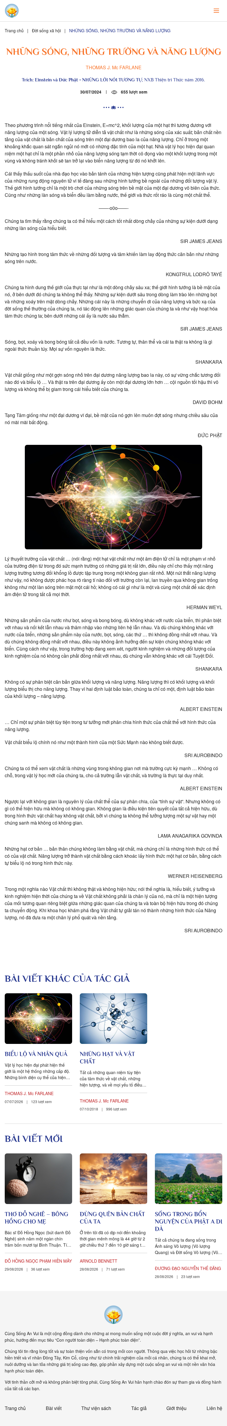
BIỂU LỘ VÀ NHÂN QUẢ (36, 1054)
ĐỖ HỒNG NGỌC (21, 1261)
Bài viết (53, 1408)
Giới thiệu (176, 1408)
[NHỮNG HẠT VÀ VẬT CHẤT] (113, 1018)
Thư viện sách (96, 1408)
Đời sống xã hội (46, 30)
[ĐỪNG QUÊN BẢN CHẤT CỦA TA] (113, 1178)
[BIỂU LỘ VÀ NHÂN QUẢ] (38, 1018)
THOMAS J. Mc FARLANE (114, 67)
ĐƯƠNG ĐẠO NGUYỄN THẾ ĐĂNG (188, 1268)
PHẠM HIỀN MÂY (55, 1261)
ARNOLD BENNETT (98, 1261)
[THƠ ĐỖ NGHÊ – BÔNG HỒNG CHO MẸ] (38, 1178)
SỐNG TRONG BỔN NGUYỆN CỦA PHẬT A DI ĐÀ (188, 1221)
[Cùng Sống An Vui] (113, 1314)
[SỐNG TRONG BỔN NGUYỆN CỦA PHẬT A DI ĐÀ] (188, 1178)
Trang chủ (14, 30)
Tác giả (139, 1408)
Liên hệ (214, 1408)
